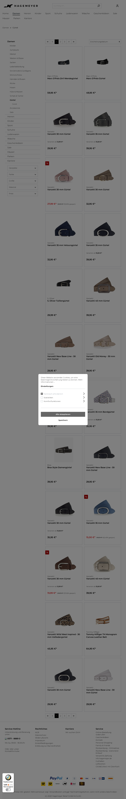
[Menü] (12, 774)
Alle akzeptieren (63, 414)
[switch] (8, 789)
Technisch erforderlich (53, 394)
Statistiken (48, 397)
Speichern (63, 420)
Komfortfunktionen (52, 401)
